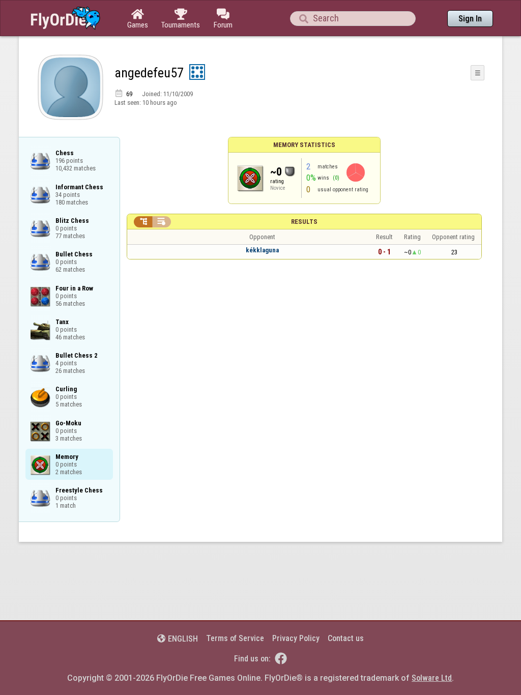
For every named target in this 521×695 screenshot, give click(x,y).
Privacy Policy (296, 638)
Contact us (346, 638)
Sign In (470, 18)
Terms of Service (235, 638)
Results (304, 221)
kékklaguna (262, 250)
